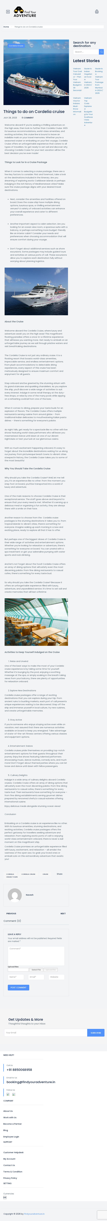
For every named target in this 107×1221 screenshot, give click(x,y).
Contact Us (9, 1165)
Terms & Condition (12, 1171)
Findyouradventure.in (34, 1214)
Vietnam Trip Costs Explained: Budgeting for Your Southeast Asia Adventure (88, 111)
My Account (9, 1158)
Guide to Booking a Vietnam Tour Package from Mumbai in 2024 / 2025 (99, 80)
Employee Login (11, 1136)
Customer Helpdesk (13, 1152)
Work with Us (9, 1117)
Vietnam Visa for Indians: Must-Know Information (77, 106)
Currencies (8, 1193)
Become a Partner (12, 1124)
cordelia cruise (28, 874)
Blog (5, 1130)
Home (6, 26)
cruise (45, 874)
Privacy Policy (10, 1178)
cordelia (10, 874)
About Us (8, 1111)
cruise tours (12, 877)
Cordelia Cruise (16, 45)
